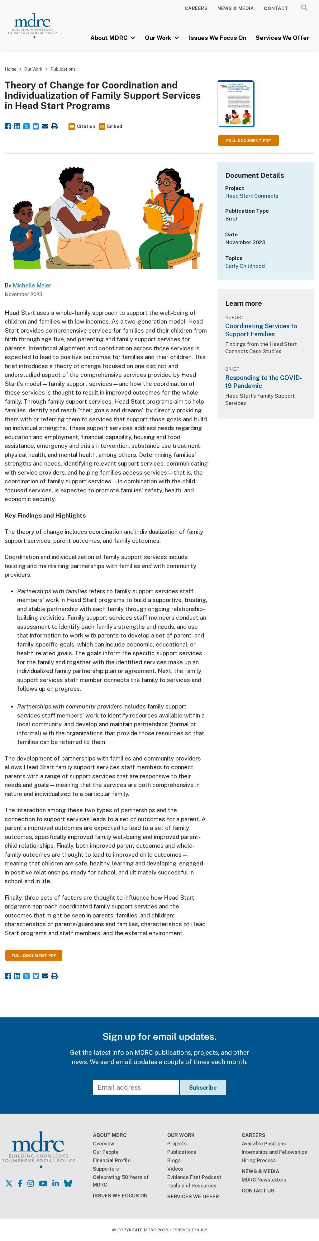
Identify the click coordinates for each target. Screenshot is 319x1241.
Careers (196, 8)
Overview (103, 1144)
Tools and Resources (192, 1186)
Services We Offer (282, 37)
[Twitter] (26, 126)
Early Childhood (245, 266)
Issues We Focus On (217, 37)
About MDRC (109, 37)
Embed (114, 126)
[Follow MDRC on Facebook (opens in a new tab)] (20, 1183)
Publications (63, 69)
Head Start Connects (252, 196)
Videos (175, 1169)
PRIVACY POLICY (190, 1229)
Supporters (106, 1169)
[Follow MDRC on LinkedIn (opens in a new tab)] (55, 1183)
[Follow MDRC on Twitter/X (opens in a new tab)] (9, 1183)
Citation (86, 126)
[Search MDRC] (304, 8)
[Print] (54, 126)
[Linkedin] (17, 126)
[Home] (38, 25)
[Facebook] (8, 126)
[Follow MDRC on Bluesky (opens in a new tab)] (68, 1183)
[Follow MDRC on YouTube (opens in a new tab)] (43, 1183)
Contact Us (258, 1191)
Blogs (174, 1160)
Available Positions (264, 1144)
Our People (105, 1152)
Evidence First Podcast (194, 1177)
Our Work (159, 37)
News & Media (235, 8)
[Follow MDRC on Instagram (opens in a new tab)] (30, 1183)
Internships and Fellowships (274, 1152)
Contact (276, 8)
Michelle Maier (32, 285)
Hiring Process (259, 1160)
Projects (177, 1144)
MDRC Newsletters (264, 1180)
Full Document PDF (248, 140)
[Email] (45, 126)
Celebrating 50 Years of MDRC (121, 1181)
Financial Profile (112, 1160)
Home (11, 69)
